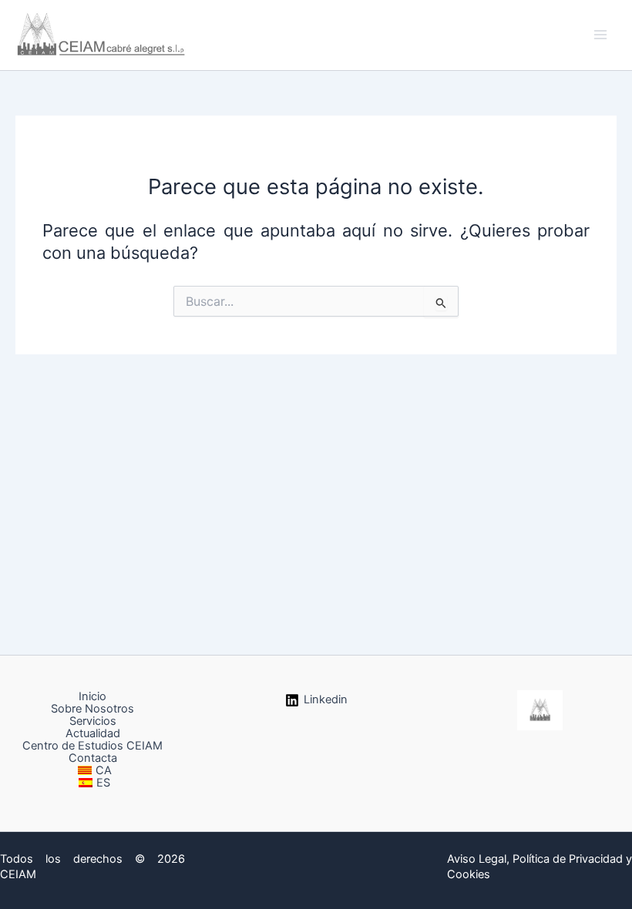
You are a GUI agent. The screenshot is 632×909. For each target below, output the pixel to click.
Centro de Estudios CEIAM (92, 746)
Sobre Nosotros (92, 709)
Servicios (92, 721)
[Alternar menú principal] (600, 34)
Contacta (93, 758)
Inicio (92, 696)
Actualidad (93, 733)
